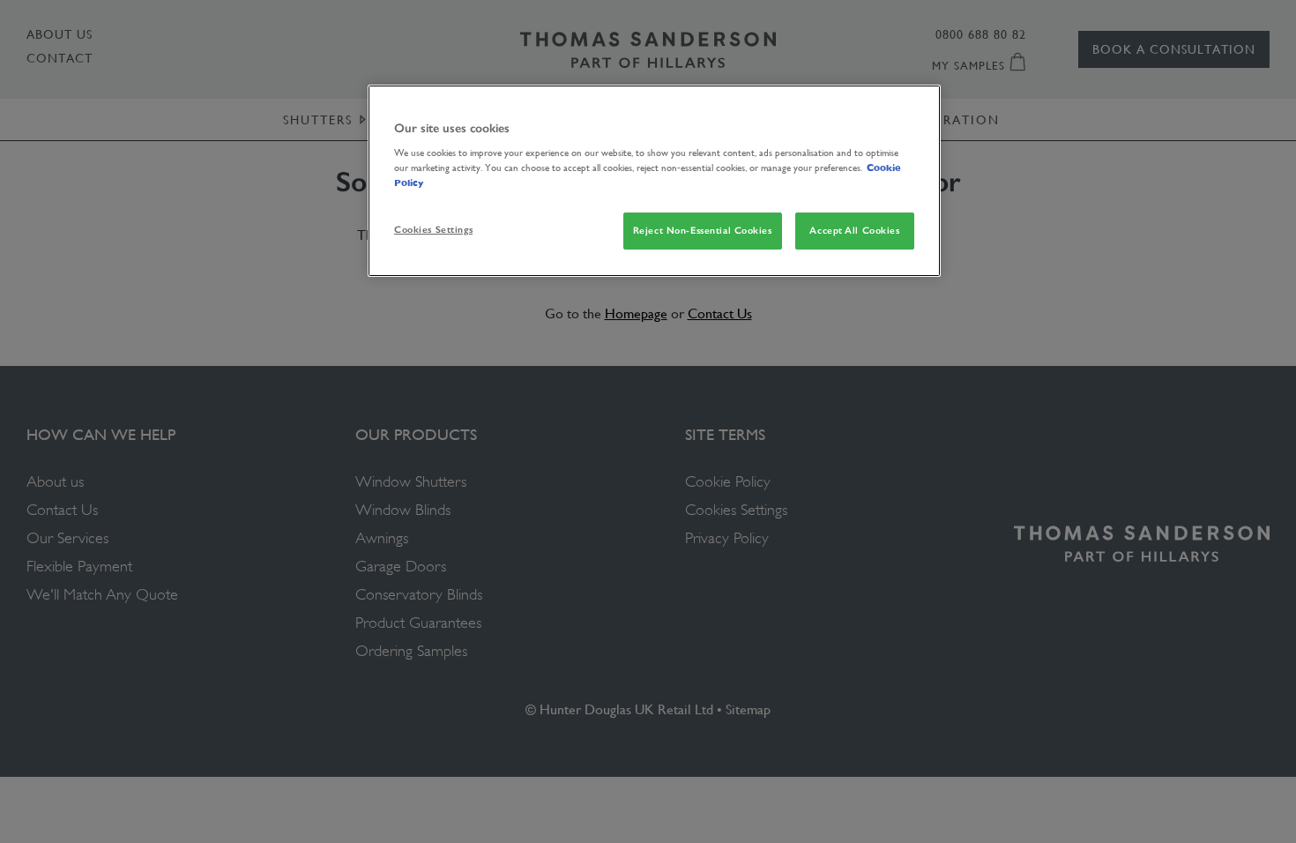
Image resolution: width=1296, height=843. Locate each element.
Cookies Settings (433, 229)
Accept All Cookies (854, 230)
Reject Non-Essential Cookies (702, 230)
